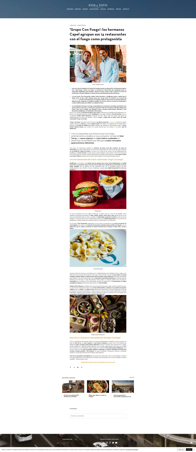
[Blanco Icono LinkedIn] (103, 442)
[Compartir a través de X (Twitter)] (74, 367)
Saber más (181, 449)
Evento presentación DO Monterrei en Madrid (71, 396)
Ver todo (131, 377)
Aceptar (189, 449)
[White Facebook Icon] (110, 442)
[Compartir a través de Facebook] (70, 367)
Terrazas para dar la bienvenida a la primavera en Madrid (122, 396)
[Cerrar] (194, 449)
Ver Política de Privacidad (132, 449)
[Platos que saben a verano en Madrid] (98, 386)
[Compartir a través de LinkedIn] (78, 367)
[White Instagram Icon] (107, 442)
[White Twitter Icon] (113, 442)
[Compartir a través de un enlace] (81, 367)
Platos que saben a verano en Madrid (97, 396)
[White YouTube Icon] (116, 442)
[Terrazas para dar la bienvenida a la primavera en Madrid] (123, 386)
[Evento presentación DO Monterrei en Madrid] (73, 386)
